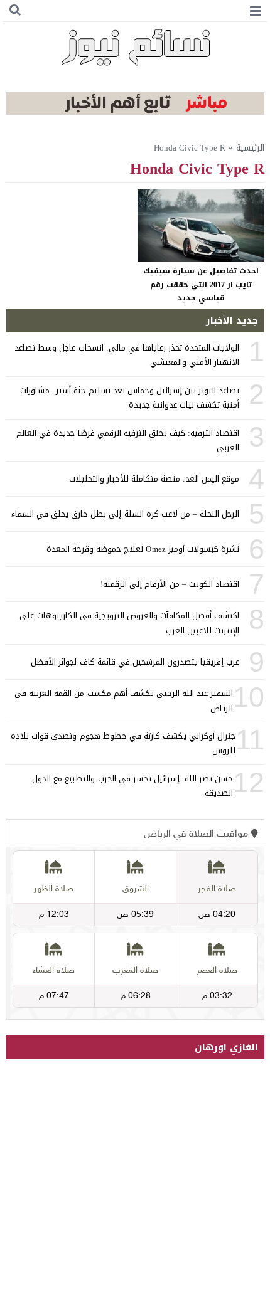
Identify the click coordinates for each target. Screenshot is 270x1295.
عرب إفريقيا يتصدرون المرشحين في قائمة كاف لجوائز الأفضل (135, 662)
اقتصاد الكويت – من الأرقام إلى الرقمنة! (170, 584)
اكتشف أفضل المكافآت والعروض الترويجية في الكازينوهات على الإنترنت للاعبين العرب (129, 623)
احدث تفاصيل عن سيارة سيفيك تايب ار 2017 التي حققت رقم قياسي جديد (201, 284)
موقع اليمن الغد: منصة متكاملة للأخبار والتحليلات (154, 479)
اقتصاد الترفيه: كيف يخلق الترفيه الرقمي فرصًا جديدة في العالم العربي (127, 440)
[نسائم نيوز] (135, 47)
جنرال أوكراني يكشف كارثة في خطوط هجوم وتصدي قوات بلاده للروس (123, 743)
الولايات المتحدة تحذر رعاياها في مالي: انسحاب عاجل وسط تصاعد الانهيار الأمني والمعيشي (126, 355)
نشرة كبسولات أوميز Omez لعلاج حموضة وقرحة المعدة (143, 549)
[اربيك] (135, 112)
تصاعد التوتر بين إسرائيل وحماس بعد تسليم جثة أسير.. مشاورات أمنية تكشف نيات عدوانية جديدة (129, 398)
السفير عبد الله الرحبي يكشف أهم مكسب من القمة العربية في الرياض (123, 700)
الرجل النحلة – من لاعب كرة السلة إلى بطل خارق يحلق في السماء (125, 514)
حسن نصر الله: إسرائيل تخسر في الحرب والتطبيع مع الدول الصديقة (132, 786)
